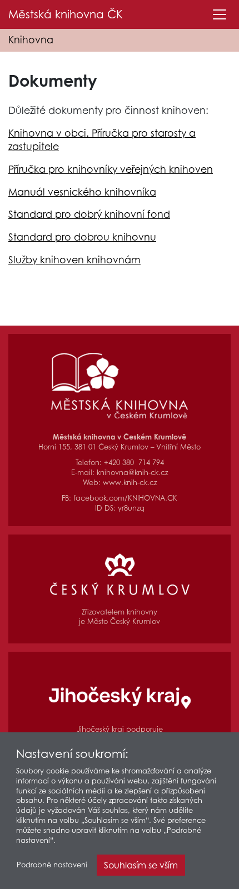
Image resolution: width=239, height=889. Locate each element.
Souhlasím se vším (141, 865)
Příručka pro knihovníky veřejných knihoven (110, 169)
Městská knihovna (65, 14)
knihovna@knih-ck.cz (132, 472)
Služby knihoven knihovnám (74, 260)
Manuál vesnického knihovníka (82, 192)
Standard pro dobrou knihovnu (82, 237)
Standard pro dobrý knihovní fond (89, 214)
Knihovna (30, 40)
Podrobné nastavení (52, 865)
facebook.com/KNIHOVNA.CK (125, 498)
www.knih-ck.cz (130, 482)
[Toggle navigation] (219, 14)
